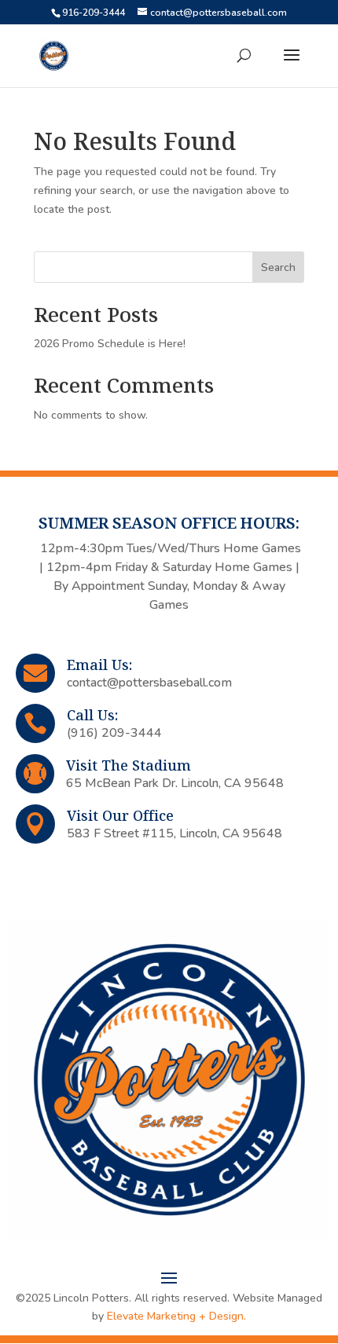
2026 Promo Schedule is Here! (110, 343)
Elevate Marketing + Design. (176, 1316)
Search (278, 267)
